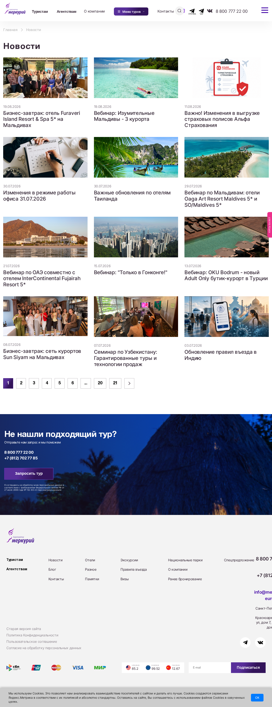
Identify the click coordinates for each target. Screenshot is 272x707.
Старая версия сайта (23, 629)
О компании (94, 11)
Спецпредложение (239, 560)
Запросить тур (29, 473)
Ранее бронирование (185, 579)
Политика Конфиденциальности (32, 635)
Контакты (165, 11)
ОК (257, 697)
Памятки (92, 579)
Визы (124, 579)
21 (115, 383)
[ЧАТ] (199, 11)
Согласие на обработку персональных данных (43, 648)
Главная (10, 30)
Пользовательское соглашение (31, 641)
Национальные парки (185, 560)
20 (100, 383)
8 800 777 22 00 (232, 11)
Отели (90, 560)
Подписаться (248, 667)
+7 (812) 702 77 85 (21, 458)
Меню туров (131, 11)
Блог (52, 569)
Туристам (40, 11)
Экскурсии (129, 560)
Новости (55, 560)
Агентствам (66, 11)
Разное (90, 569)
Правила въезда (133, 569)
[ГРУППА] (188, 11)
